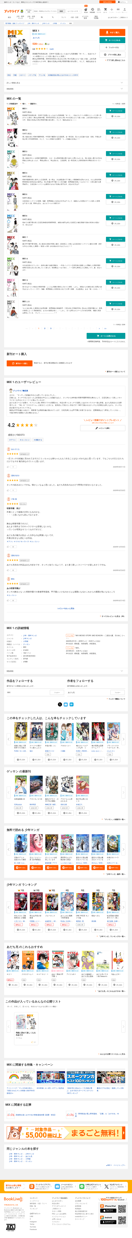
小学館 (25, 641)
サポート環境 (56, 1211)
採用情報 (78, 1206)
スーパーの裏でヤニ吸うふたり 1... (35, 747)
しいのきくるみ (66, 863)
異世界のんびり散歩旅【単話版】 (66, 859)
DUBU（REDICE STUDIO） (86, 751)
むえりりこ (25, 863)
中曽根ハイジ (34, 921)
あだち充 (36, 37)
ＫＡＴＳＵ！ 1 (42, 974)
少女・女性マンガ (31, 17)
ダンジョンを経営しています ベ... (51, 859)
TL (53, 17)
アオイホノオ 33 (36, 799)
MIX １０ (26, 301)
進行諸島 (110, 921)
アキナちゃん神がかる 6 (66, 800)
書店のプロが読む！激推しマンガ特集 (110, 1089)
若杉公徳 (64, 804)
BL (42, 17)
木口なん (79, 863)
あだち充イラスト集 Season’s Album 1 (102, 976)
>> (105, 328)
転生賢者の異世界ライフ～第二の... (113, 917)
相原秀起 (55, 804)
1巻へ (24, 103)
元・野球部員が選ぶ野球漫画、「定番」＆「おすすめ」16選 (97, 1114)
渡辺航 (94, 921)
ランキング (34, 1208)
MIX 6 (24, 215)
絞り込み (28, 11)
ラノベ (63, 17)
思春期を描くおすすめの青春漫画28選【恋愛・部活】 (36, 1115)
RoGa (63, 921)
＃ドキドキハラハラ (21, 541)
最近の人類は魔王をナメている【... (82, 859)
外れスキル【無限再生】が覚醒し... (20, 917)
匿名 (13, 579)
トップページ (34, 1201)
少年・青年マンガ (20, 17)
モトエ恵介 (23, 751)
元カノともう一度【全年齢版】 (35, 858)
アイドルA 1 (71, 974)
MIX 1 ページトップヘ (115, 1165)
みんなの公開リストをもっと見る (112, 1054)
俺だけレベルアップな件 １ (82, 746)
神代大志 (26, 921)
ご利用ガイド (123, 17)
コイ (31, 863)
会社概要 (78, 1201)
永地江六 (79, 804)
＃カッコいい (25, 440)
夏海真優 (48, 863)
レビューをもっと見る (66, 608)
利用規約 (78, 1208)
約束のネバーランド (113, 858)
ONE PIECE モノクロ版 (82, 916)
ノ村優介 (55, 921)
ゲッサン (26, 644)
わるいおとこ (96, 751)
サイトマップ (79, 1219)
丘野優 (42, 921)
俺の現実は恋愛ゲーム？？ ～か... (97, 747)
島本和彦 (33, 804)
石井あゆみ (18, 804)
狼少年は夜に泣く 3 (82, 800)
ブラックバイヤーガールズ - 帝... (113, 746)
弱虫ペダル (96, 915)
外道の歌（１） (51, 745)
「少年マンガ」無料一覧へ (115, 874)
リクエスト (56, 1221)
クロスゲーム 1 (27, 974)
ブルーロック (50, 915)
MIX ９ (25, 280)
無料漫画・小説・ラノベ (38, 1203)
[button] (20, 759)
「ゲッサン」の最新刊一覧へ (114, 819)
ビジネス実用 (85, 17)
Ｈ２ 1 (9, 974)
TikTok (32, 1224)
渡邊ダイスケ (49, 751)
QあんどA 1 (115, 974)
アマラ (54, 863)
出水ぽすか (120, 863)
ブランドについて (81, 1203)
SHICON (86, 863)
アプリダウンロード (59, 1206)
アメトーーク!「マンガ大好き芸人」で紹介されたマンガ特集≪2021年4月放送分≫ (21, 1090)
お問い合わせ (56, 1219)
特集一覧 (33, 1206)
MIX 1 (24, 108)
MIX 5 (24, 194)
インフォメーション (59, 1216)
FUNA (16, 751)
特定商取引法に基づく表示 (84, 1214)
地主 (31, 751)
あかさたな (15, 449)
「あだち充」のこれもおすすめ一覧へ (111, 991)
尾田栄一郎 (80, 921)
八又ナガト (18, 921)
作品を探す (56, 1203)
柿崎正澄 (48, 804)
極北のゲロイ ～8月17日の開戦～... (51, 801)
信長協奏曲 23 (19, 799)
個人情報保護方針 (81, 1211)
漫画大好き (15, 475)
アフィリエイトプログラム (61, 1224)
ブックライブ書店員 (20, 390)
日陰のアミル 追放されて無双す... (20, 859)
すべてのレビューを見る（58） (113, 616)
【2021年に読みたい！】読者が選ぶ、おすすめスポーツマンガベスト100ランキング (80, 1090)
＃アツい (12, 440)
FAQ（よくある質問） (59, 1214)
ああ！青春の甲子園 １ (57, 975)
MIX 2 (24, 130)
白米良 (68, 921)
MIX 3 (24, 151)
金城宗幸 (48, 921)
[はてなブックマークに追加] (71, 706)
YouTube (33, 1227)
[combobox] (45, 11)
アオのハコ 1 (65, 745)
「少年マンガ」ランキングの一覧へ (111, 936)
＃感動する (38, 440)
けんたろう (111, 751)
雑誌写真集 (96, 17)
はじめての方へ (113, 17)
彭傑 (115, 921)
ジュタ (36, 863)
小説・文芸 (74, 17)
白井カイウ (111, 863)
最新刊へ (33, 103)
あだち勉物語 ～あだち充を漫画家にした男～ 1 (87, 976)
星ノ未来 (17, 863)
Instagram (33, 1221)
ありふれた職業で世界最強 (66, 916)
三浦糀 (63, 751)
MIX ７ (25, 237)
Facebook (33, 1229)
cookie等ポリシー (81, 1216)
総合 (9, 17)
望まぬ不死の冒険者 (35, 916)
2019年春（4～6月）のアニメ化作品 (50, 1088)
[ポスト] (60, 704)
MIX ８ (25, 258)
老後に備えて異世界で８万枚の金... (20, 747)
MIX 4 (24, 172)
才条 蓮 (14, 499)
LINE (31, 1216)
